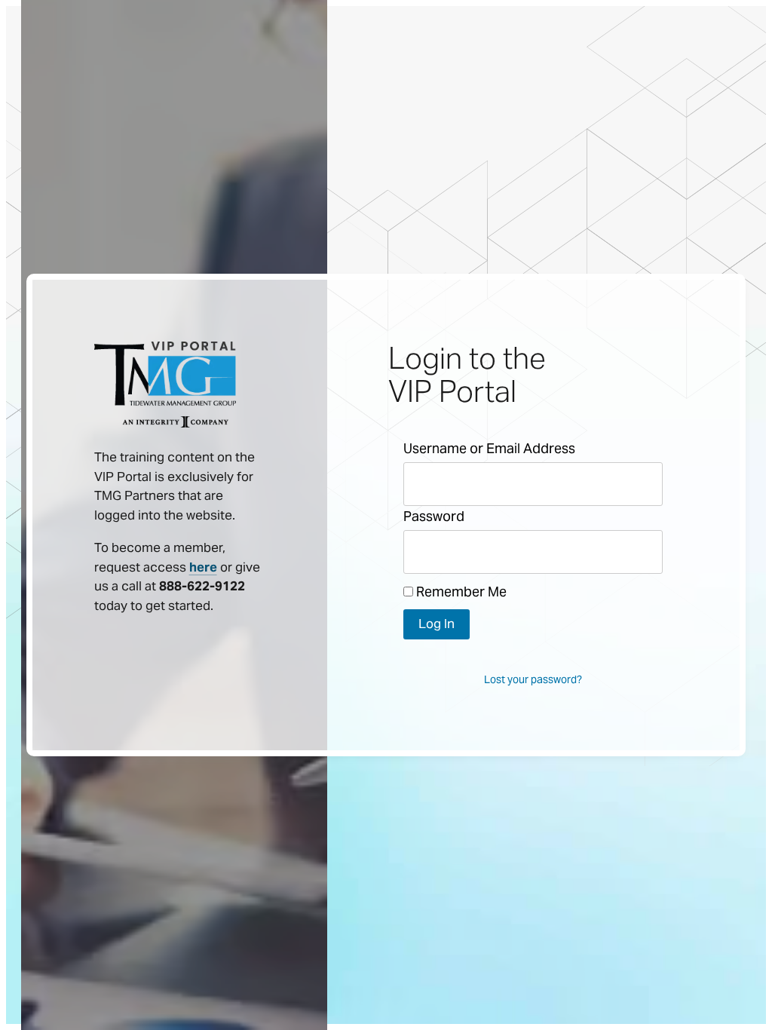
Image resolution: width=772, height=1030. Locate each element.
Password (433, 516)
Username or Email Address (489, 448)
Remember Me (460, 591)
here (203, 567)
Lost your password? (533, 679)
